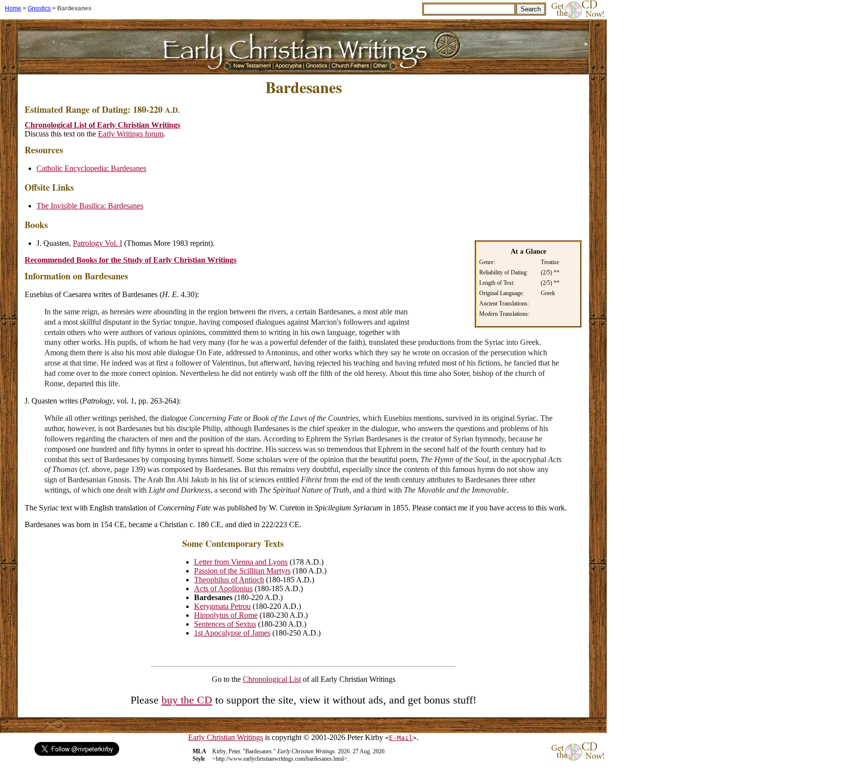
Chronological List (272, 679)
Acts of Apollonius (223, 588)
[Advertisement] (499, 167)
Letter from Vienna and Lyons (241, 562)
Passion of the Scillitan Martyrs (242, 571)
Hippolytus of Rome (226, 615)
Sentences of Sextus (225, 624)
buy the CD (187, 700)
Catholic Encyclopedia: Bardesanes (91, 168)
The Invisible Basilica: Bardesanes (89, 206)
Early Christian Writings (225, 737)
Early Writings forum (131, 134)
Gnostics (39, 8)
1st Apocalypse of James (232, 633)
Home (13, 8)
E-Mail (401, 737)
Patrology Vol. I (97, 243)
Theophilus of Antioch (229, 579)
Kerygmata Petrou (222, 606)
